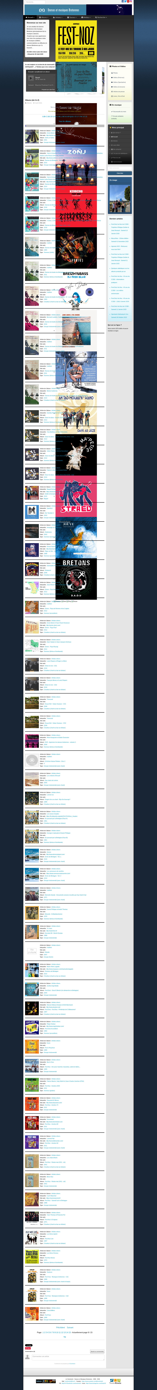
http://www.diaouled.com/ (54, 1103)
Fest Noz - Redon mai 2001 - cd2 (55, 1181)
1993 (45, 299)
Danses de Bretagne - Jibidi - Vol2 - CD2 (57, 225)
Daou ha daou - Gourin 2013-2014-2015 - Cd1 (59, 456)
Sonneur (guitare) (49, 1090)
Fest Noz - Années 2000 (52, 1086)
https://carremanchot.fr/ (53, 1198)
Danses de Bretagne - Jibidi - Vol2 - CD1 (57, 205)
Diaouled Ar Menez (53, 1100)
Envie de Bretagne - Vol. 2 (53, 876)
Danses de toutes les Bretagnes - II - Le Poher (59, 272)
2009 (45, 744)
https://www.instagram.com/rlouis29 (96, 1383)
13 (65, 1332)
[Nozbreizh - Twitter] (125, 1)
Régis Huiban (51, 1024)
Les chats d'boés (52, 1157)
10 (57, 1332)
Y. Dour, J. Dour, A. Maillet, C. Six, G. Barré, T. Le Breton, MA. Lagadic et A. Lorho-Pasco (74, 200)
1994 (45, 1031)
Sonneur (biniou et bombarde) (53, 277)
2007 (45, 954)
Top (65, 1337)
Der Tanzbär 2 (49, 513)
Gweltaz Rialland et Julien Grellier (57, 413)
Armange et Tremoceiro (54, 527)
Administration (117, 162)
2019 (45, 859)
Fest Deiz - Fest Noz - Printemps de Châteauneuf (60, 1009)
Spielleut (49, 508)
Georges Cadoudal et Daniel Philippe (58, 833)
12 (62, 1332)
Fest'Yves (48, 1315)
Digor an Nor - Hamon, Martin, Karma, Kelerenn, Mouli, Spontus (65, 551)
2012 (45, 592)
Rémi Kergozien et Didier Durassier (58, 737)
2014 (45, 974)
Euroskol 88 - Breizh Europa (54, 933)
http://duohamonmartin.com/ (55, 549)
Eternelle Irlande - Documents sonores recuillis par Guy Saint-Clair (65, 895)
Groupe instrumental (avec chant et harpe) (57, 1281)
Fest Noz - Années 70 (51, 1105)
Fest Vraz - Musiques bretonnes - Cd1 (57, 1277)
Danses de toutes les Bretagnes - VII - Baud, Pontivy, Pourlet (63, 371)
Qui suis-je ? (117, 132)
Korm (48, 1043)
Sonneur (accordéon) (50, 537)
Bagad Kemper (51, 489)
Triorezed (50, 699)
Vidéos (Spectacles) (119, 82)
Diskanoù (48, 570)
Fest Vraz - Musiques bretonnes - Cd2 (57, 1296)
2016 (45, 324)
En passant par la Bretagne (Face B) (56, 837)
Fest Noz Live (49, 1239)
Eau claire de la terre (51, 780)
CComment (72, 1363)
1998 (45, 553)
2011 (45, 274)
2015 (45, 398)
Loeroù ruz (50, 795)
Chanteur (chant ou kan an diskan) (55, 302)
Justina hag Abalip (52, 986)
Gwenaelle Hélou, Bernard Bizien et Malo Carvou (62, 565)
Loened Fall (50, 1138)
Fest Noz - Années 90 (51, 1143)
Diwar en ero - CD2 (51, 685)
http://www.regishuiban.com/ (55, 1026)
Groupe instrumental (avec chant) (54, 142)
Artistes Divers (55, 888)
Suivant (70, 1328)
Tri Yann (49, 928)
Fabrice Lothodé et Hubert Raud (57, 470)
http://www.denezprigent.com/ (55, 854)
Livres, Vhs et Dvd (119, 96)
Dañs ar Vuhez (49, 138)
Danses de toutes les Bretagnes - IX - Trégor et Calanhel (62, 322)
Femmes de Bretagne (51, 971)
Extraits (47, 952)
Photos (115, 73)
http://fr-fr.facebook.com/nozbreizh (71, 1383)
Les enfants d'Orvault (53, 776)
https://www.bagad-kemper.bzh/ (56, 491)
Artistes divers (55, 131)
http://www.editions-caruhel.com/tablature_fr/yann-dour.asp (64, 158)
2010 (45, 162)
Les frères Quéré (52, 1234)
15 (70, 1332)
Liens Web (116, 145)
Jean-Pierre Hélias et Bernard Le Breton (59, 585)
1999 (45, 802)
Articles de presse (119, 91)
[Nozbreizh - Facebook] (123, 1)
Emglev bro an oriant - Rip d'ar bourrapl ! (57, 799)
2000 (45, 993)
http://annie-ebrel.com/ (53, 135)
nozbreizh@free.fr (70, 1381)
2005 (45, 783)
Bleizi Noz (50, 1177)
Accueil (115, 137)
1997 (45, 1012)
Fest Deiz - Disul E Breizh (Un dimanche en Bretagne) (61, 990)
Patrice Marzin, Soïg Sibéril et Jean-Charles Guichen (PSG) (65, 1081)
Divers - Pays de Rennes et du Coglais (57, 608)
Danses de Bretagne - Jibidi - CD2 (55, 184)
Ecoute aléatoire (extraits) (117, 117)
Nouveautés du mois (119, 111)
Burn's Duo (50, 1062)
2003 (45, 515)
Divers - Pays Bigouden (52, 589)
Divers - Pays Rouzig (51, 647)
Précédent (60, 1328)
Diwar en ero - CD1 (51, 666)
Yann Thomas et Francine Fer (56, 1215)
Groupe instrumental (50, 518)
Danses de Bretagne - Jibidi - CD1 (55, 160)
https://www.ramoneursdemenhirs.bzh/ (58, 873)
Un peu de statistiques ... (121, 153)
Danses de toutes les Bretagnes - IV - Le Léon (59, 297)
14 (67, 1332)
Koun (48, 1291)
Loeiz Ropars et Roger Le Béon (57, 661)
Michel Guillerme (52, 391)
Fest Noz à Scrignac (51, 1219)
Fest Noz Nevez (50, 1258)
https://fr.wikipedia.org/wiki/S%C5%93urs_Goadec (61, 816)
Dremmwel (50, 1119)
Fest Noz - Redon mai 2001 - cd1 (55, 1162)
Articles (115, 141)
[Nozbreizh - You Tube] (128, 1)
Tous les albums (65, 121)
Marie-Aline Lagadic (53, 966)
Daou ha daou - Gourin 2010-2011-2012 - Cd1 (59, 417)
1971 (45, 897)
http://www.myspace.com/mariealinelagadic (59, 969)
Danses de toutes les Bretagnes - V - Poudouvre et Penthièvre (64, 346)
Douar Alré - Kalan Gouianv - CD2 (55, 723)
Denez (49, 852)
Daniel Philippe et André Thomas (57, 909)
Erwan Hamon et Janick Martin (56, 546)
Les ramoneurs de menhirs (55, 871)
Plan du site (116, 158)
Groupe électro (48, 957)
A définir (49, 243)
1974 (45, 1260)
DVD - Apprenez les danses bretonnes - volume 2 (60, 742)
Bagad (46, 498)
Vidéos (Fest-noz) (118, 77)
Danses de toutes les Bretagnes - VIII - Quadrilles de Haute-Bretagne (66, 395)
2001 (45, 140)
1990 (45, 250)
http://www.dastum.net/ (53, 1007)
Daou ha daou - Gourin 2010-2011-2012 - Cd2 (59, 437)
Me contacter (117, 149)
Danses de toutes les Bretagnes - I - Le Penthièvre (60, 248)
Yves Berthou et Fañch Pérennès (57, 432)
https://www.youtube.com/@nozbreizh (92, 1381)
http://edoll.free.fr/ (51, 931)
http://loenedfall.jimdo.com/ (54, 1141)
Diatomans (48, 532)
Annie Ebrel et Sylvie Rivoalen (56, 133)
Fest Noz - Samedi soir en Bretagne (56, 1200)
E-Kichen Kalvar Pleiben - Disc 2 (55, 761)
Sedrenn (49, 1272)
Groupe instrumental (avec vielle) (54, 351)
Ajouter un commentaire (97, 1351)
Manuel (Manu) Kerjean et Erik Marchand (60, 1005)
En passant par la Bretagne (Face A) (56, 818)
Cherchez (120, 173)
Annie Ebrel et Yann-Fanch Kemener (58, 623)
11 (60, 1332)
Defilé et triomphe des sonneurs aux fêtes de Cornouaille (62, 494)
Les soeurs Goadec (53, 814)
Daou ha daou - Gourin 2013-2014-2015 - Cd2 (59, 475)
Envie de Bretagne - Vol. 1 (53, 857)
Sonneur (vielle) (49, 252)
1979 (45, 916)
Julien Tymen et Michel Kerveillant (57, 451)
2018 (45, 207)
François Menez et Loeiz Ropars (57, 680)
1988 (45, 935)
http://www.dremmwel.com (54, 1122)
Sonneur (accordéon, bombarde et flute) (56, 556)
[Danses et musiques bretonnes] (78, 9)
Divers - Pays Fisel (51, 627)
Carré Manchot (51, 1196)
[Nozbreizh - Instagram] (131, 1)
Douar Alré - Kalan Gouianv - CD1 (55, 704)
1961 (45, 821)
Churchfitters (51, 1310)
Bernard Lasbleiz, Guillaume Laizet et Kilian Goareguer (64, 317)
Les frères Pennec (52, 1253)
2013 (45, 420)
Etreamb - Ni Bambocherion (53, 914)
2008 (45, 572)
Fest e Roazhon (50, 1048)
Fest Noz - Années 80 (51, 1124)
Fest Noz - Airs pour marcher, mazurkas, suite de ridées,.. (62, 1067)
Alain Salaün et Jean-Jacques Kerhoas (59, 642)
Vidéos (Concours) (119, 87)
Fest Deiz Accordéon (51, 1029)
